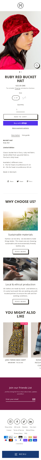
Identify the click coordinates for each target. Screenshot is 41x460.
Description (15, 135)
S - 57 (16, 98)
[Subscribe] (33, 399)
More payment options (20, 128)
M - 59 (24, 98)
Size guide (26, 135)
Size (20, 93)
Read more (20, 251)
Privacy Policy (18, 433)
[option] (20, 40)
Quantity (20, 105)
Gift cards (17, 427)
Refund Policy (30, 430)
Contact (9, 430)
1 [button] (19, 72)
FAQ (25, 433)
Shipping (17, 88)
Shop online (8, 427)
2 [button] (21, 72)
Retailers (25, 427)
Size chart (33, 427)
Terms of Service (19, 430)
